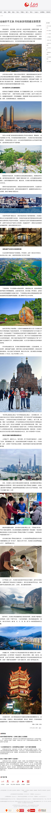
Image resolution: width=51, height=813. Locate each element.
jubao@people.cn (38, 794)
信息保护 (48, 790)
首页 (1, 12)
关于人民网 (9, 790)
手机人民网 (13, 784)
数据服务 (35, 790)
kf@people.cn (14, 796)
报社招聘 (14, 790)
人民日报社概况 (3, 790)
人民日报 (2, 784)
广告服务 (22, 790)
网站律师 (44, 790)
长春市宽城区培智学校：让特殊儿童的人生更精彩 (13, 736)
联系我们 (25, 791)
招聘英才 (18, 790)
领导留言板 (18, 784)
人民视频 (23, 784)
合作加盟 (27, 790)
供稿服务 (31, 790)
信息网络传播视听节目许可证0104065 (7, 801)
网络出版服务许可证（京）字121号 (40, 801)
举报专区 (48, 12)
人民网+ (7, 784)
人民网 (1, 15)
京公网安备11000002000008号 (27, 802)
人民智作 (28, 784)
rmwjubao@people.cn (42, 796)
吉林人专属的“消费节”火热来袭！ (9, 758)
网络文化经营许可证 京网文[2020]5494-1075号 (24, 801)
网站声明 (40, 790)
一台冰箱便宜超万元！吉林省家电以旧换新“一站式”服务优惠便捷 (18, 747)
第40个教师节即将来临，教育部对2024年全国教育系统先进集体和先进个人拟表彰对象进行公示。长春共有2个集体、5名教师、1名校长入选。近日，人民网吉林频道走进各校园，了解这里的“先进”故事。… (20, 740)
